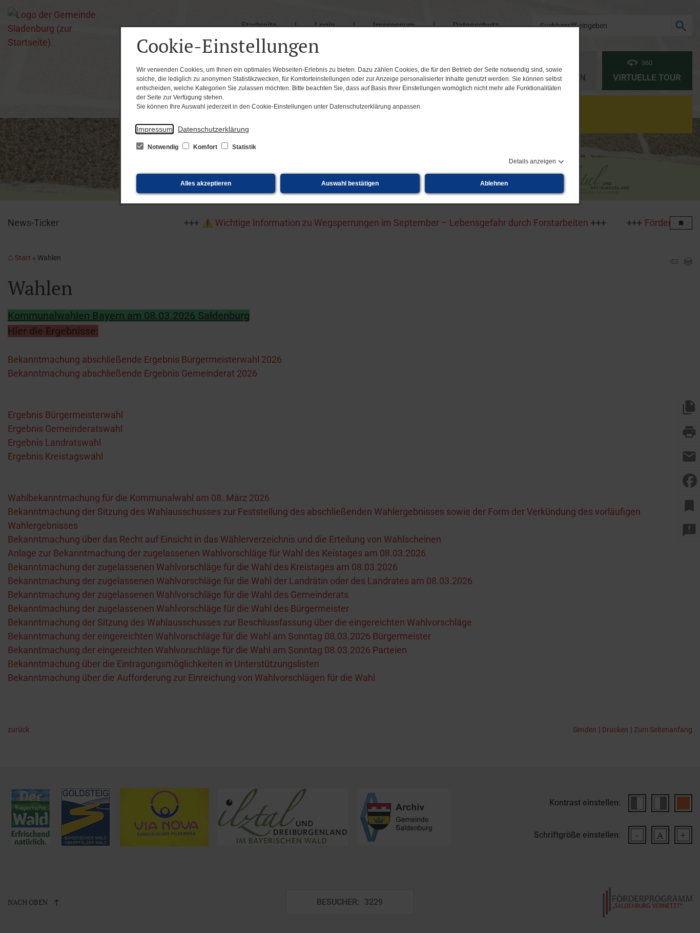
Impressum (154, 129)
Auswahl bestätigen (350, 183)
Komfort (205, 147)
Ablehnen (494, 183)
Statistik (243, 147)
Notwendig (163, 147)
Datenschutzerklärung (213, 129)
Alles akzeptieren (205, 183)
